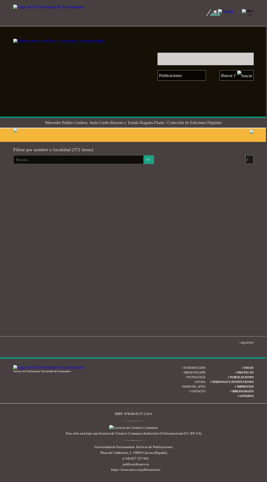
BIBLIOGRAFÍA (242, 391)
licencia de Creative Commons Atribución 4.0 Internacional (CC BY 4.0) (150, 433)
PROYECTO (244, 372)
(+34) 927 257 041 (136, 458)
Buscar (228, 75)
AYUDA (199, 381)
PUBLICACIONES (241, 377)
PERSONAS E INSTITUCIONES (232, 381)
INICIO (248, 367)
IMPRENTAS (244, 386)
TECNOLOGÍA (195, 377)
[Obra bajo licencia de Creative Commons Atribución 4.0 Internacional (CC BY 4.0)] (133, 428)
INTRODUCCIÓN (193, 367)
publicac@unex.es (136, 464)
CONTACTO (197, 391)
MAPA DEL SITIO (193, 386)
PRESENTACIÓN (194, 372)
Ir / (149, 159)
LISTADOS (245, 395)
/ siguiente (246, 342)
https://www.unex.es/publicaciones (135, 470)
